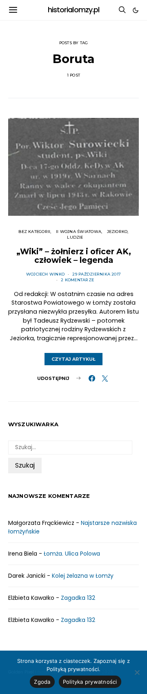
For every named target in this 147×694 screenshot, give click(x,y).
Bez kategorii (34, 231)
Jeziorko (117, 231)
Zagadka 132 (78, 598)
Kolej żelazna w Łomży (83, 576)
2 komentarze (77, 280)
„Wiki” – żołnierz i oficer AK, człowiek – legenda (73, 255)
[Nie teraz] (137, 672)
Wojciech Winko (45, 274)
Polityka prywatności (90, 681)
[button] (135, 10)
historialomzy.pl (74, 10)
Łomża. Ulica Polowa (72, 553)
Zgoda (42, 681)
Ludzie (75, 237)
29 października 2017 (96, 274)
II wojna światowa (78, 231)
